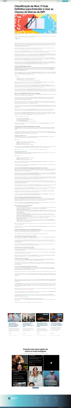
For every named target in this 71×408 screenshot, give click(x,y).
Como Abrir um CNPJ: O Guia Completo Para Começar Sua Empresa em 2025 (28, 325)
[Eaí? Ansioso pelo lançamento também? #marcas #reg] (19, 363)
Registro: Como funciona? (27, 1)
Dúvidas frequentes (38, 1)
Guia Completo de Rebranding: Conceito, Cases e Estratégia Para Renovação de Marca (14, 325)
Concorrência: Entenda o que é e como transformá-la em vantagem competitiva (56, 324)
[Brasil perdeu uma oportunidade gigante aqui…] (35, 379)
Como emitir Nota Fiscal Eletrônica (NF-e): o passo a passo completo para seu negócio (42, 325)
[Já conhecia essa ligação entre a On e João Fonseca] (51, 379)
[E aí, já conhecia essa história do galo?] (51, 363)
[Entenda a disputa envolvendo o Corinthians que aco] (19, 379)
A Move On (20, 1)
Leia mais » (10, 333)
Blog (31, 1)
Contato (34, 1)
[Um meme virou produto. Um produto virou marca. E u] (35, 363)
